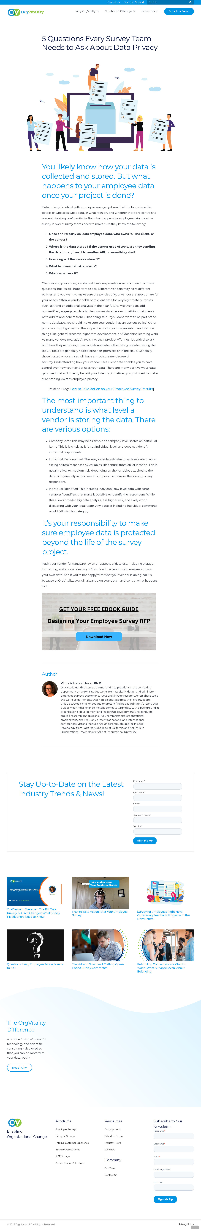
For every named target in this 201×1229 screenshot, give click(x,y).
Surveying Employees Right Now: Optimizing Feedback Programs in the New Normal (163, 915)
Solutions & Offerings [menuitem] (118, 13)
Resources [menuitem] (148, 13)
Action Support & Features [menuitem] (70, 1163)
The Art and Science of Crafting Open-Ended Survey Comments (98, 966)
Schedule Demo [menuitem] (114, 1136)
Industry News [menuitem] (113, 1143)
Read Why (19, 1067)
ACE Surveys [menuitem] (63, 1156)
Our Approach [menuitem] (112, 1129)
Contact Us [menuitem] (113, 2)
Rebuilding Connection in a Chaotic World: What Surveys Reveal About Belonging (161, 968)
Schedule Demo (179, 13)
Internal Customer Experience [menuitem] (72, 1143)
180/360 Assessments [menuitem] (68, 1149)
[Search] (190, 3)
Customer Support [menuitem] (134, 2)
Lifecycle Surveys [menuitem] (65, 1136)
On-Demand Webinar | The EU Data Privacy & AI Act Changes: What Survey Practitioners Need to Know (33, 913)
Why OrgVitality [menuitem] (86, 13)
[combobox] (170, 3)
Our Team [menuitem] (110, 1168)
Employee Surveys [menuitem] (66, 1129)
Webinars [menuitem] (110, 1149)
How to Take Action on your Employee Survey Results (111, 389)
